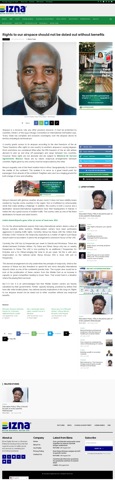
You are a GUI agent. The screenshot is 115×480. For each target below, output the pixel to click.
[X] (51, 123)
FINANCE (83, 360)
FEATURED (56, 448)
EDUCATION (90, 243)
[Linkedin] (109, 1)
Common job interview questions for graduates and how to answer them (66, 461)
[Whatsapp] (9, 461)
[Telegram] (103, 1)
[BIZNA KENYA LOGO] (16, 10)
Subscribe (107, 165)
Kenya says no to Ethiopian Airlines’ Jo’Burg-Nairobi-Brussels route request (61, 311)
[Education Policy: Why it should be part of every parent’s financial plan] (96, 199)
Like (109, 147)
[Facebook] (98, 1)
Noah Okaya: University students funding (98, 246)
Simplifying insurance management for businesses (97, 237)
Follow (108, 151)
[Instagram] (106, 1)
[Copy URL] (57, 123)
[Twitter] (101, 1)
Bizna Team (32, 39)
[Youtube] (111, 1)
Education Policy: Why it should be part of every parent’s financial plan (95, 215)
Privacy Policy (107, 453)
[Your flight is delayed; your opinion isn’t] (82, 227)
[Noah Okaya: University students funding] (82, 246)
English (16, 478)
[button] (110, 19)
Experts (6, 39)
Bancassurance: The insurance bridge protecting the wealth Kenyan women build (91, 364)
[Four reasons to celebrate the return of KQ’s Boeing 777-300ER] (109, 342)
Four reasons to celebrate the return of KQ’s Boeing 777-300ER (91, 343)
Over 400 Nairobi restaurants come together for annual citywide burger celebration (66, 443)
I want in (97, 448)
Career (55, 465)
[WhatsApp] (41, 123)
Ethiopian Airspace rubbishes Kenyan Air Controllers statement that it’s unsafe (12, 311)
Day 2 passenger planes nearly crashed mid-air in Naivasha (36, 311)
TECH (88, 252)
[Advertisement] (96, 127)
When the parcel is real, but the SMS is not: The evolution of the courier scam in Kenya (98, 256)
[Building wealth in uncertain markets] (109, 352)
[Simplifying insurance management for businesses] (82, 236)
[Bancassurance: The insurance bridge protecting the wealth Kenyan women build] (109, 362)
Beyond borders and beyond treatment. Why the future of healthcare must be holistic (90, 332)
